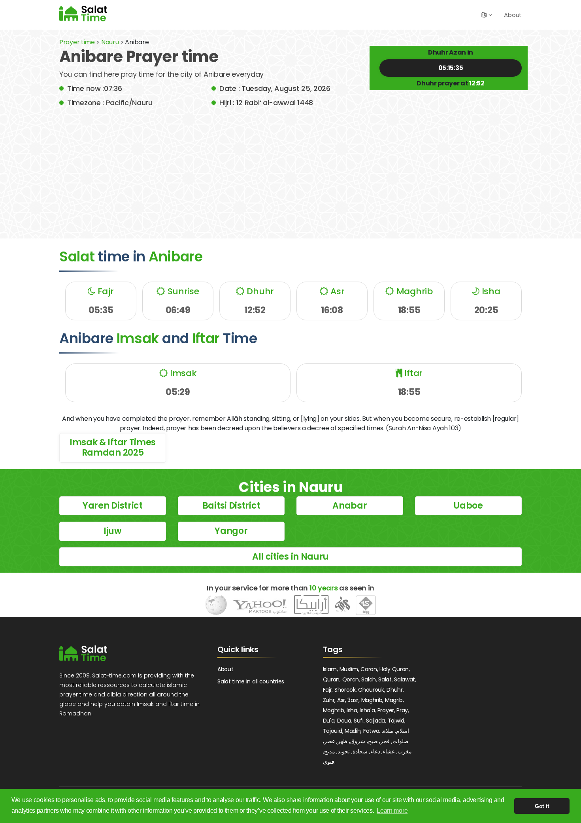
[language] (484, 15)
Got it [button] (542, 806)
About (513, 15)
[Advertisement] (290, 167)
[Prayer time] (83, 13)
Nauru (110, 42)
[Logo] (83, 653)
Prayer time (77, 42)
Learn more (392, 810)
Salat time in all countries (250, 681)
